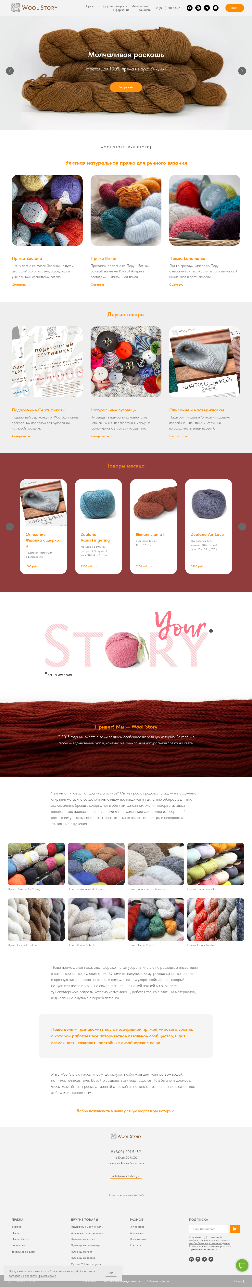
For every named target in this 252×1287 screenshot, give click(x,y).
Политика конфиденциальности (121, 1281)
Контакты (136, 1245)
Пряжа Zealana (27, 258)
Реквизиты (89, 1281)
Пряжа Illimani (105, 258)
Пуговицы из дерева (83, 1257)
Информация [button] (120, 10)
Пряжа (91, 6)
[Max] (190, 8)
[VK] (198, 8)
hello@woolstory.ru (126, 1176)
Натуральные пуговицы (114, 409)
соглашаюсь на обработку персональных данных (209, 1241)
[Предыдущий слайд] (10, 71)
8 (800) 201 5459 (168, 8)
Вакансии (144, 10)
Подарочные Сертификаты (38, 409)
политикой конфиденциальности (205, 1238)
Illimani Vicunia (21, 1239)
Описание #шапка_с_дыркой (42, 540)
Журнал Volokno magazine (86, 1264)
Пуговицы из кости (82, 1251)
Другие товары (114, 6)
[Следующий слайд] (242, 71)
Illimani (16, 1232)
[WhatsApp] (216, 8)
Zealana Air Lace (207, 534)
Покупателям (138, 1239)
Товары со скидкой (23, 1251)
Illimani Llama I (150, 534)
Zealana (16, 1226)
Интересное (140, 6)
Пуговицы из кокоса (83, 1239)
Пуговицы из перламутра (86, 1245)
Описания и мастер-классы (196, 409)
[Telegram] (207, 8)
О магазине (137, 1232)
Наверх (237, 1281)
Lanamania (18, 1245)
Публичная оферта (157, 1281)
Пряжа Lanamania (187, 258)
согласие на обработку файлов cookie (32, 1276)
